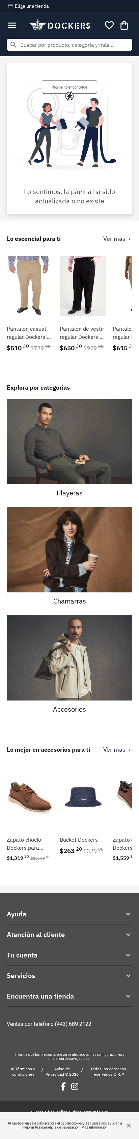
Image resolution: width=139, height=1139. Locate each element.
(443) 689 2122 (73, 1024)
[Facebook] (63, 1086)
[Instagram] (74, 1086)
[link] (30, 303)
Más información (94, 1127)
